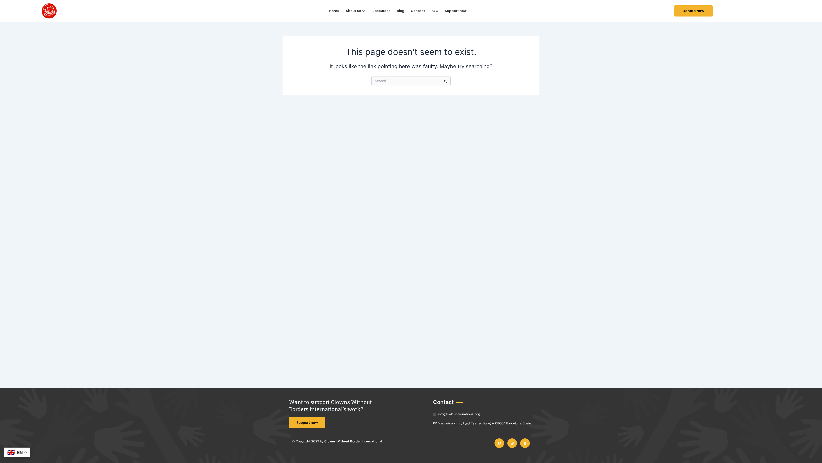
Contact (418, 11)
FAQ (435, 11)
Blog (400, 11)
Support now (456, 11)
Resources (381, 11)
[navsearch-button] (658, 11)
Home (334, 11)
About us (353, 11)
